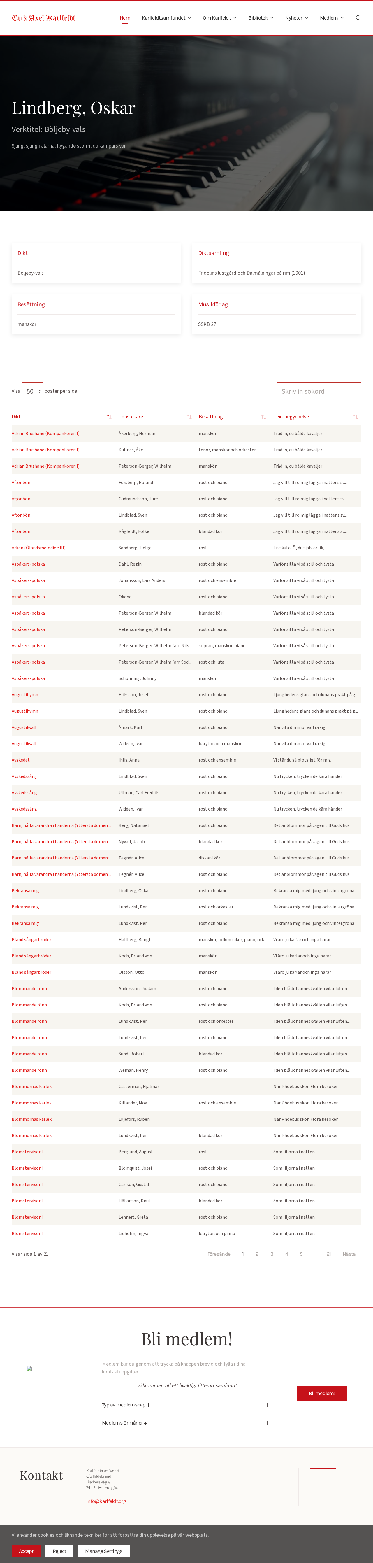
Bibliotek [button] (258, 18)
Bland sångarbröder (31, 939)
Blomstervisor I (27, 1152)
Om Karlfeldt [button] (217, 18)
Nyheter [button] (293, 18)
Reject (59, 1551)
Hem (125, 18)
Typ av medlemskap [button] (124, 1404)
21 (329, 1254)
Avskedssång (24, 776)
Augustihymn (25, 695)
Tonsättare (131, 416)
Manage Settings (103, 1551)
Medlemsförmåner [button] (123, 1423)
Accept (26, 1551)
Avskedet (21, 760)
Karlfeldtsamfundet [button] (163, 18)
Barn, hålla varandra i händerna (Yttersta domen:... (61, 825)
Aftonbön (21, 482)
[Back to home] (44, 18)
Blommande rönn (29, 988)
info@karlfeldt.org (106, 1501)
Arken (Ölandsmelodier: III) (39, 548)
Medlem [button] (329, 18)
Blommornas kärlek (32, 1086)
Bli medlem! (322, 1393)
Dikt (16, 416)
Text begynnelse (291, 416)
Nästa (349, 1254)
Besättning (211, 416)
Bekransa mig (25, 890)
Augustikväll (24, 727)
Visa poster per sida (44, 391)
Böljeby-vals (30, 273)
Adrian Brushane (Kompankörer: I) (46, 433)
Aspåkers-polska (28, 564)
